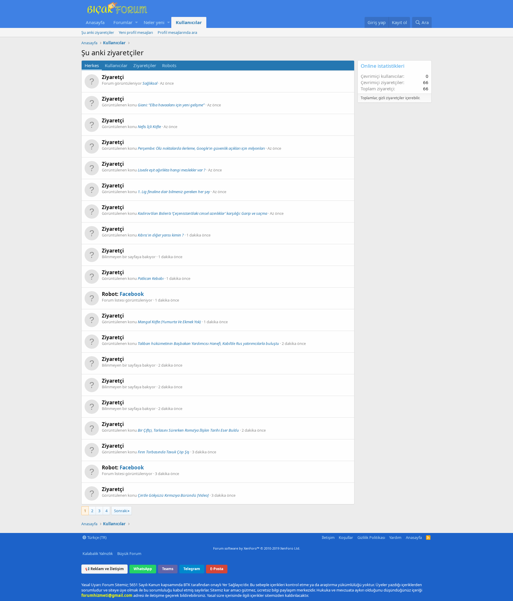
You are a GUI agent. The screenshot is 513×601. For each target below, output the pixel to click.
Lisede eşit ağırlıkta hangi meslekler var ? (171, 170)
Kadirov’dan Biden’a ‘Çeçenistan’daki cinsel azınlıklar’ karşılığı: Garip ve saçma (202, 213)
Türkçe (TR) (96, 537)
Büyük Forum (129, 553)
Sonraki (120, 510)
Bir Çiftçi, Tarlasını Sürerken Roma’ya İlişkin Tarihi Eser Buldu (188, 430)
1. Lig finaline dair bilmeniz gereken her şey (174, 191)
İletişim (328, 537)
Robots (169, 65)
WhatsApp (143, 568)
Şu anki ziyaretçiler (97, 32)
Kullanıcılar (189, 22)
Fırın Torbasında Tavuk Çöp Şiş (163, 452)
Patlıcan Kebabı (151, 278)
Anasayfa (95, 22)
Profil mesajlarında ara (177, 32)
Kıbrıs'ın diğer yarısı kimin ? (161, 235)
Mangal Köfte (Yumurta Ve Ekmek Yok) (169, 321)
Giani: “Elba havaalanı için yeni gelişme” (171, 105)
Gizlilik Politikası (371, 537)
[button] (136, 22)
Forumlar (122, 22)
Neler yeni (154, 22)
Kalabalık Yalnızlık (98, 553)
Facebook (132, 294)
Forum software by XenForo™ (256, 548)
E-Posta (216, 568)
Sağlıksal (149, 83)
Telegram (191, 568)
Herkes (92, 65)
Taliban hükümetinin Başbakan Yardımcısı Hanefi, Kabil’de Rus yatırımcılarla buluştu (208, 343)
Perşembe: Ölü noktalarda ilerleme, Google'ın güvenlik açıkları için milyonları (201, 148)
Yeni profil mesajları (136, 32)
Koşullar (346, 537)
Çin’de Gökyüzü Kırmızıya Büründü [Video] (173, 495)
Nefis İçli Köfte (149, 126)
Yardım (395, 537)
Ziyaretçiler (144, 65)
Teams (167, 568)
